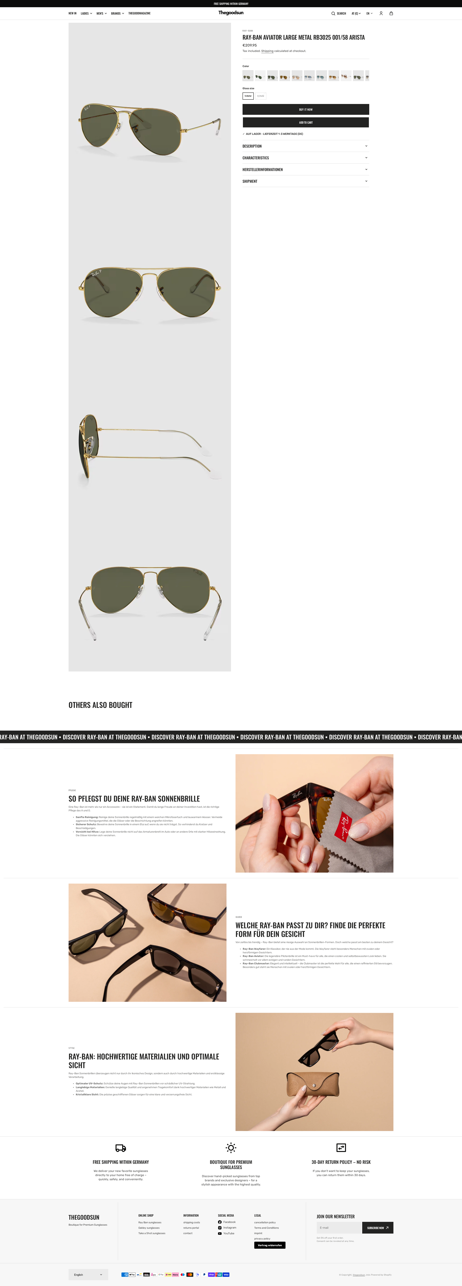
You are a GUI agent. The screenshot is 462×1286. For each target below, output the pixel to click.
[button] (381, 13)
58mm (249, 97)
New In (73, 13)
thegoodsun (359, 1275)
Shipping (267, 51)
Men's (100, 13)
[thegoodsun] (231, 13)
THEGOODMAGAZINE (139, 13)
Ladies (85, 13)
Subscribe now (375, 1228)
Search (341, 13)
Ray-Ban (248, 30)
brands (116, 13)
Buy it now (306, 109)
